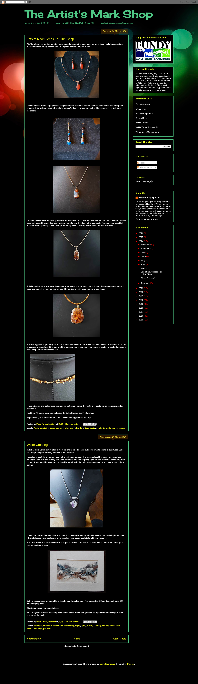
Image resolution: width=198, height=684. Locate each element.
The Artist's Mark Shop (88, 14)
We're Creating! (38, 445)
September (146, 248)
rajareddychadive (107, 664)
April (143, 264)
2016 (141, 316)
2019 (141, 304)
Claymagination (143, 104)
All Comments (145, 167)
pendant (46, 629)
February (145, 283)
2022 (141, 292)
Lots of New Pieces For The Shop (50, 39)
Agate (36, 428)
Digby (52, 428)
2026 (141, 233)
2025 (141, 237)
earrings (59, 428)
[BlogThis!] (86, 424)
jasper (72, 428)
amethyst (38, 626)
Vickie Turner (142, 122)
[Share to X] (89, 424)
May (143, 260)
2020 (141, 300)
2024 (141, 241)
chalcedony (69, 626)
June (143, 256)
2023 (141, 288)
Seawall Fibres (142, 118)
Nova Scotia (90, 428)
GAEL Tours (141, 109)
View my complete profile (147, 219)
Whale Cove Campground (147, 132)
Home (77, 638)
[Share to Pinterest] (95, 424)
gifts (67, 428)
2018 (141, 308)
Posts (142, 163)
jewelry (90, 626)
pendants (100, 428)
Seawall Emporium (144, 113)
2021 (141, 296)
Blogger (130, 664)
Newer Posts (34, 638)
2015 (141, 320)
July (143, 252)
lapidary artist (108, 626)
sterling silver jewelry (115, 428)
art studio (44, 428)
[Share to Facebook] (92, 424)
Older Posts (119, 638)
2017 (141, 312)
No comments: (72, 424)
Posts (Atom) (83, 646)
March (144, 268)
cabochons (58, 626)
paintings (38, 629)
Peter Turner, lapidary (148, 198)
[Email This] (84, 424)
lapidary (79, 428)
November (146, 244)
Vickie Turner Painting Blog (148, 127)
